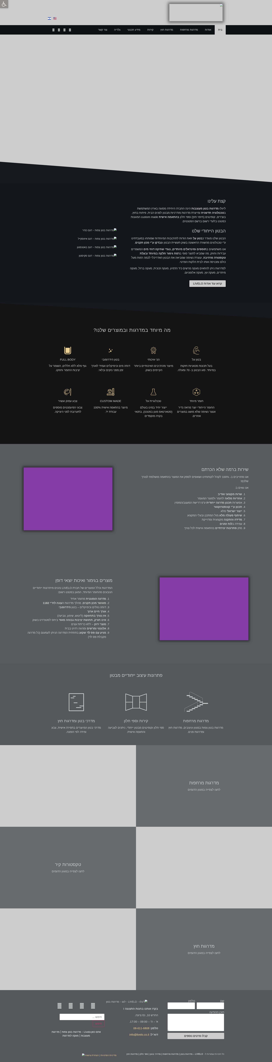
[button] (109, 499)
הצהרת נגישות (92, 1055)
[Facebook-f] (59, 29)
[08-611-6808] (81, 9)
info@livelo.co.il (139, 1034)
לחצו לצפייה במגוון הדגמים (204, 789)
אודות (208, 29)
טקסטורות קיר (68, 864)
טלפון (191, 1001)
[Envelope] (64, 29)
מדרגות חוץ (166, 29)
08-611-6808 (68, 7)
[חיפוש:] (82, 1017)
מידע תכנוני (133, 29)
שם (222, 1001)
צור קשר (102, 29)
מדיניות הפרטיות (108, 1055)
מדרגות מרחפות (189, 29)
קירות (150, 29)
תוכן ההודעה (216, 1012)
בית (220, 29)
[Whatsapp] (70, 29)
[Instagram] (53, 29)
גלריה (117, 29)
